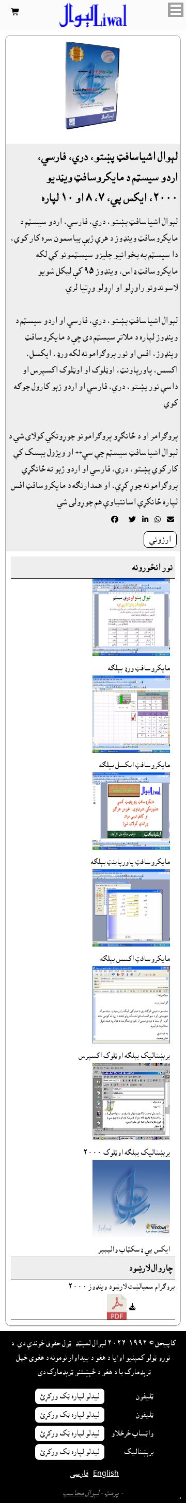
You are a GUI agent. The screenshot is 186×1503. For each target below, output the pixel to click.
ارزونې (160, 539)
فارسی (79, 1473)
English (106, 1473)
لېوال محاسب (81, 1493)
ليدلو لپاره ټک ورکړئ (69, 1396)
